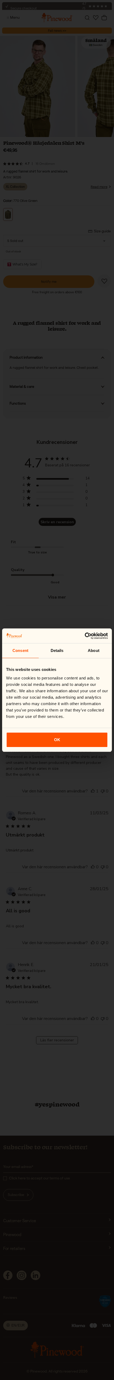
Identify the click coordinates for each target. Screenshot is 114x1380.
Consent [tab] (20, 650)
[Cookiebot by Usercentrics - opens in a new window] (85, 635)
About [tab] (93, 650)
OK (57, 739)
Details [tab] (57, 650)
